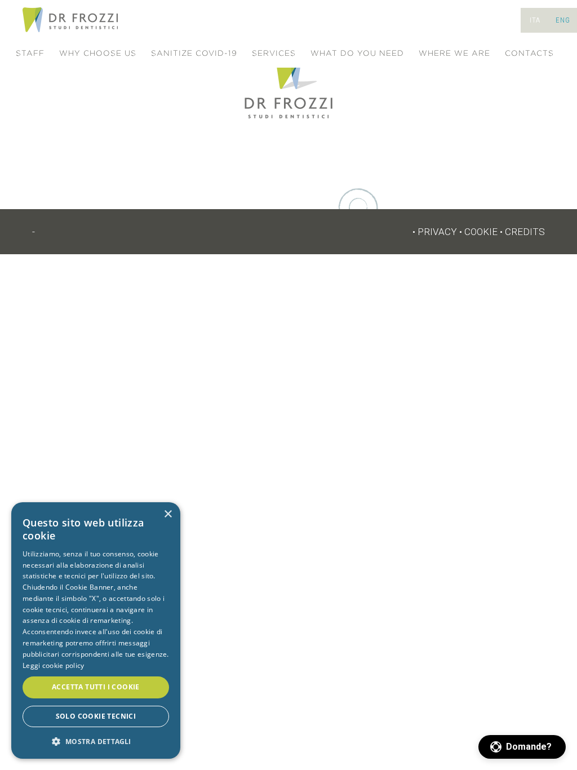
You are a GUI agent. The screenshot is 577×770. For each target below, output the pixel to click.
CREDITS (525, 231)
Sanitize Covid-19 (194, 53)
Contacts (529, 53)
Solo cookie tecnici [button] (96, 716)
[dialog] (95, 630)
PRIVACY (437, 231)
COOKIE (481, 231)
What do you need (357, 53)
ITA (535, 20)
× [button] (167, 514)
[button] (522, 747)
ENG (563, 20)
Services (274, 53)
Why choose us (97, 53)
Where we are (454, 53)
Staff (30, 53)
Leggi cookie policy (54, 665)
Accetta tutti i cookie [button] (96, 687)
